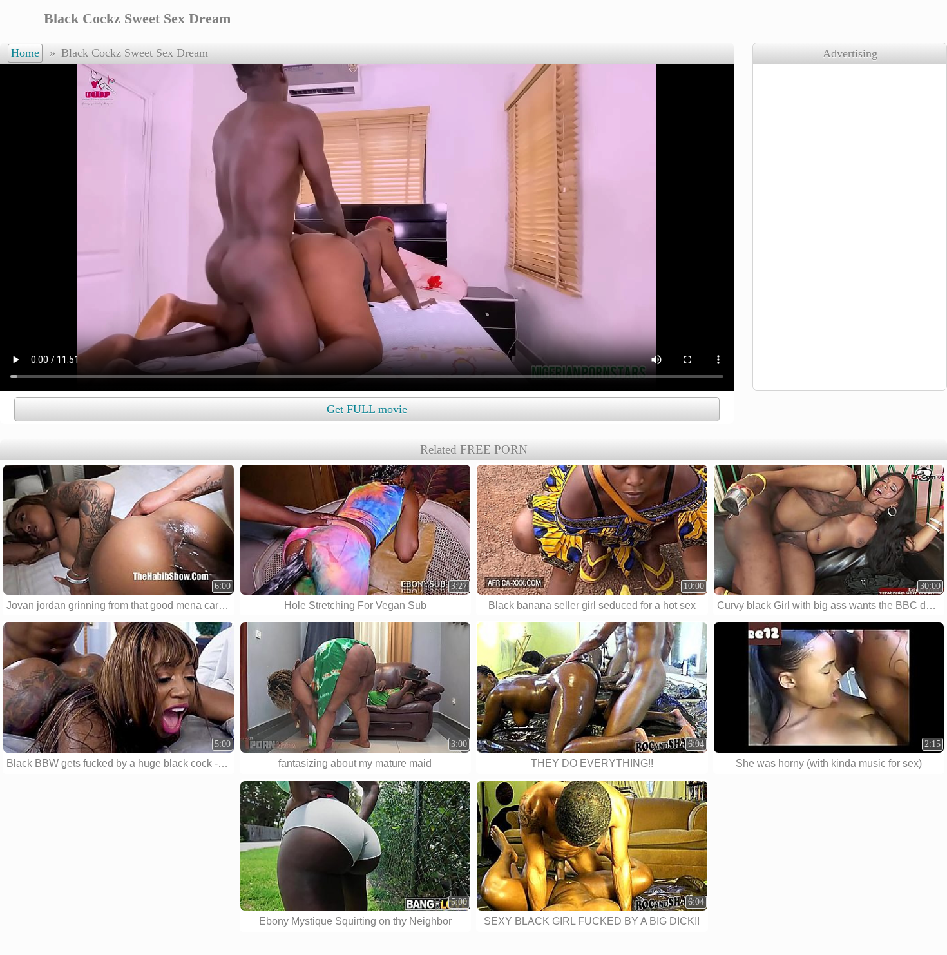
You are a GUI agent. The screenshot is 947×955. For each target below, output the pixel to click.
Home (25, 52)
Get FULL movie (367, 409)
